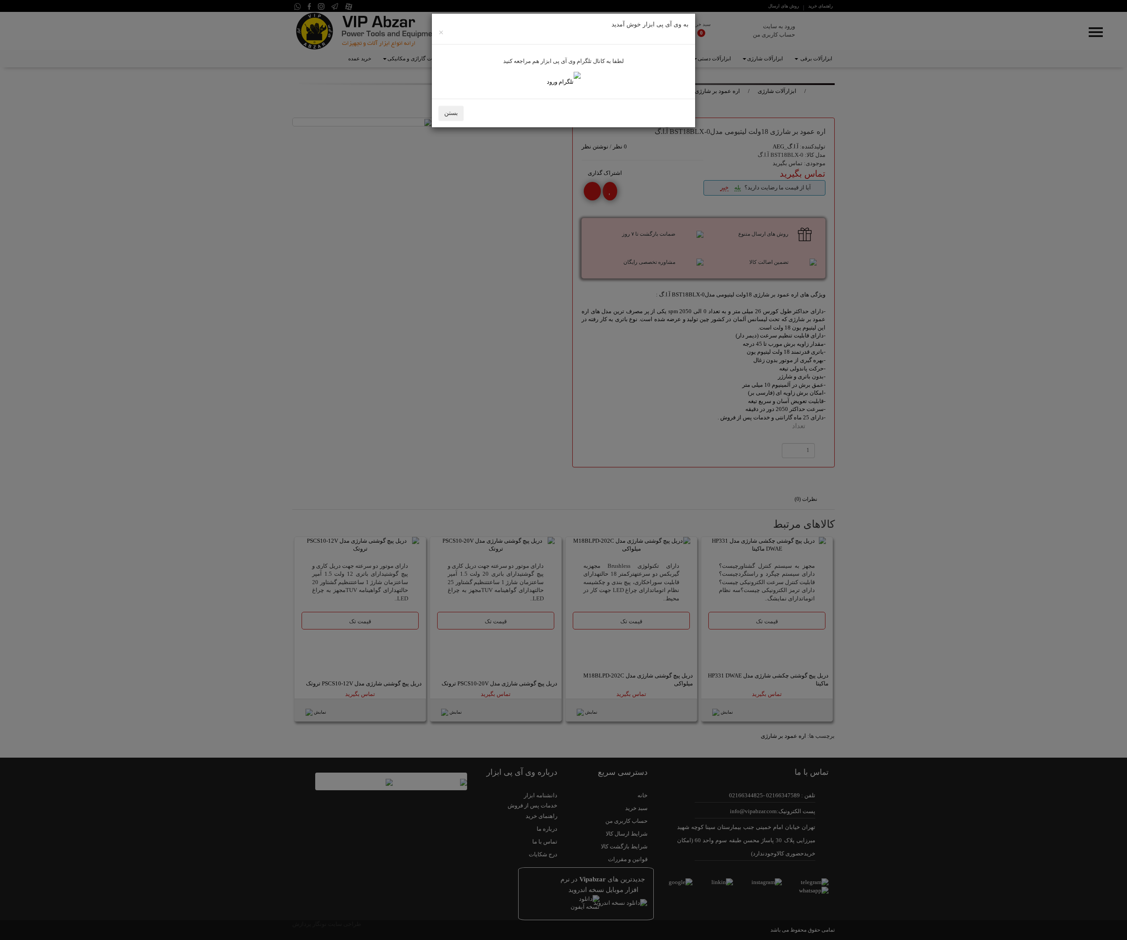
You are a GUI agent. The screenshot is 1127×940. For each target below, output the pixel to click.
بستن (451, 113)
